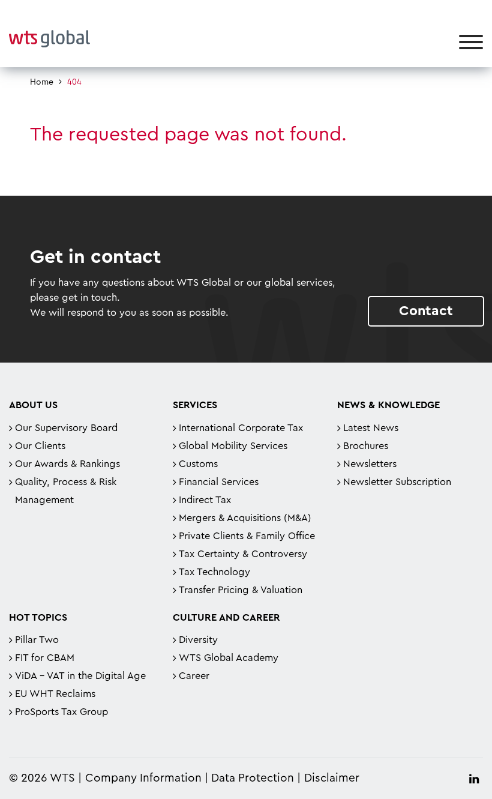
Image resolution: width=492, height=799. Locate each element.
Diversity (198, 640)
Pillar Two (37, 640)
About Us (33, 405)
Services (195, 405)
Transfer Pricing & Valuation (240, 590)
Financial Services (219, 482)
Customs (198, 464)
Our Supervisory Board (66, 428)
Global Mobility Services (233, 446)
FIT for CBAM (44, 658)
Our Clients (40, 446)
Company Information (143, 778)
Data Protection (252, 778)
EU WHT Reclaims (55, 694)
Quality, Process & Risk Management (65, 491)
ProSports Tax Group (61, 712)
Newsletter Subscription (397, 482)
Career (194, 676)
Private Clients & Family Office (247, 536)
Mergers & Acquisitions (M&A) (245, 518)
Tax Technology (214, 572)
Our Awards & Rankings (67, 464)
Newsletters (370, 464)
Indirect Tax (205, 500)
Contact (426, 311)
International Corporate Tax (241, 428)
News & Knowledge (388, 405)
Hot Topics (38, 618)
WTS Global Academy (228, 658)
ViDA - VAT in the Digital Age (80, 676)
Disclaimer (331, 778)
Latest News (370, 428)
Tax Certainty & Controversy (243, 554)
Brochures (365, 446)
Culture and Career (226, 618)
